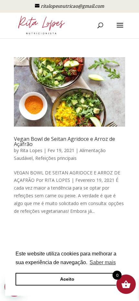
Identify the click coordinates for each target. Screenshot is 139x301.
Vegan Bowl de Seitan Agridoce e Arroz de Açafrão (64, 141)
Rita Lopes (31, 150)
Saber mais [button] (103, 262)
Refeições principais (56, 158)
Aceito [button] (67, 279)
